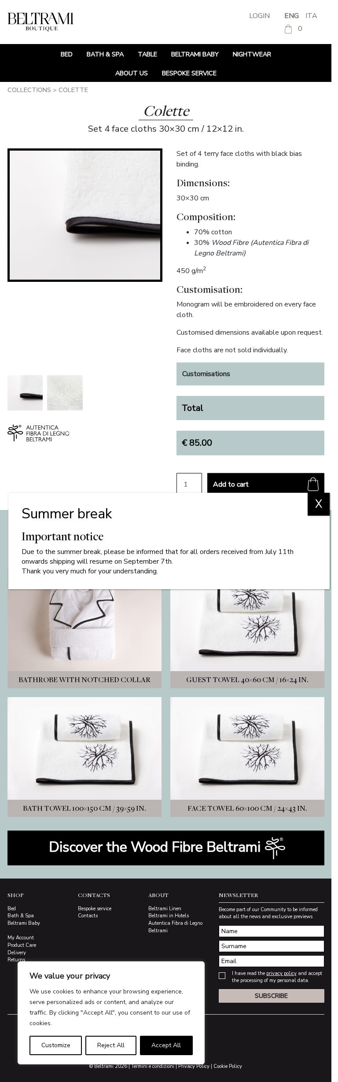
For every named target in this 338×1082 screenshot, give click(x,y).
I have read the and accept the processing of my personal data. (277, 977)
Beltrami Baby (195, 54)
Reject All (111, 1045)
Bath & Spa (105, 54)
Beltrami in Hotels (168, 915)
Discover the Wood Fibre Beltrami (156, 847)
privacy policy (281, 973)
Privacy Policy (193, 1066)
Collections (29, 89)
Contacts (88, 915)
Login (259, 16)
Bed (67, 54)
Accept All (166, 1045)
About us (131, 73)
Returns (16, 959)
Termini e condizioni (152, 1066)
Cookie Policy (227, 1066)
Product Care (21, 945)
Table (147, 54)
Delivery (16, 952)
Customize (55, 1045)
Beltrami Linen (164, 908)
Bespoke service (189, 73)
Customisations (206, 374)
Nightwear (252, 54)
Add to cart (231, 484)
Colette (73, 89)
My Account (20, 937)
